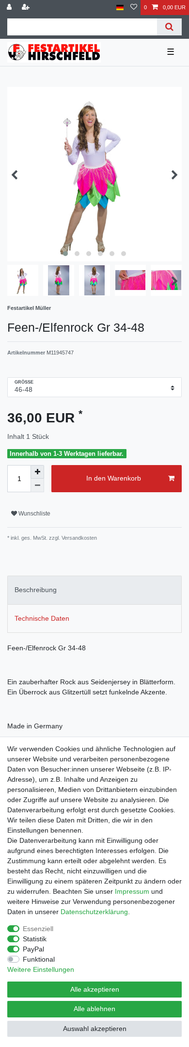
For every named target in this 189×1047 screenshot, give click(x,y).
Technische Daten (42, 618)
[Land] (120, 7)
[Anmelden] (10, 7)
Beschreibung (36, 590)
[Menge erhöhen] (37, 472)
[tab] (94, 590)
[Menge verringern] (37, 485)
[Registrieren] (26, 7)
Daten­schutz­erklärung (94, 912)
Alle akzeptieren (94, 989)
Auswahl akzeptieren (94, 1028)
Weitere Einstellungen (40, 969)
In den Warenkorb (113, 478)
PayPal (33, 949)
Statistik (35, 939)
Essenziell (38, 929)
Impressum (132, 891)
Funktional (39, 959)
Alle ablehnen (94, 1009)
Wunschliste (33, 513)
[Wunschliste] (134, 7)
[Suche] (169, 26)
